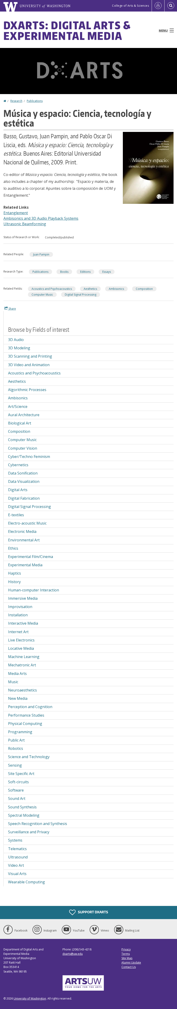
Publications (35, 101)
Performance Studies (26, 715)
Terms (125, 954)
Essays (106, 272)
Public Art (16, 740)
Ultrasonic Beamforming (24, 223)
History (14, 581)
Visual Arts (17, 873)
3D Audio (16, 339)
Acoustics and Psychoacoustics (52, 289)
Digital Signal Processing (80, 295)
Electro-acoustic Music (27, 523)
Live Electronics (21, 640)
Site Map (127, 958)
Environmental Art (24, 540)
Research (16, 101)
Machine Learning (23, 656)
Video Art (16, 865)
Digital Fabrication (24, 498)
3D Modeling (19, 347)
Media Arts (17, 673)
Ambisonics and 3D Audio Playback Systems (40, 218)
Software (16, 790)
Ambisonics (116, 289)
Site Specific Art (21, 773)
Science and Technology (29, 756)
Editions (85, 272)
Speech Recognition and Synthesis (37, 823)
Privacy (126, 949)
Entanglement (15, 212)
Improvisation (20, 606)
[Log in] (158, 6)
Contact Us (128, 967)
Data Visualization (23, 481)
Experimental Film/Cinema (30, 556)
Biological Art (19, 423)
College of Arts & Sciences (130, 6)
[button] (148, 167)
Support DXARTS (92, 912)
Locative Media (21, 648)
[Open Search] (171, 6)
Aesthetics (90, 289)
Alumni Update (131, 962)
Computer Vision (22, 448)
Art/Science (17, 406)
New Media (17, 698)
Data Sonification (23, 473)
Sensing (15, 765)
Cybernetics (18, 464)
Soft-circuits (18, 781)
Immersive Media (23, 598)
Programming (20, 731)
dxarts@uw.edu (72, 954)
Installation (18, 614)
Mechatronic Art (22, 665)
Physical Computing (25, 723)
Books (64, 272)
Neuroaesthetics (22, 690)
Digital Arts (17, 489)
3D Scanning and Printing (30, 356)
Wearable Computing (26, 881)
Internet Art (18, 631)
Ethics (13, 548)
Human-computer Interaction (33, 590)
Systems (15, 840)
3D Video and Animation (29, 364)
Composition (144, 289)
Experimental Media (25, 564)
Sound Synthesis (22, 807)
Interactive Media (23, 623)
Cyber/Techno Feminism (29, 456)
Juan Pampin (41, 254)
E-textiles (16, 514)
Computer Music (42, 295)
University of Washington (30, 998)
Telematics (17, 848)
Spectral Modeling (23, 815)
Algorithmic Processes (27, 389)
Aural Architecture (23, 414)
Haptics (14, 573)
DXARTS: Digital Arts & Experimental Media (67, 30)
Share (12, 309)
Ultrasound (18, 857)
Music (13, 681)
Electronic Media (22, 531)
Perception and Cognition (30, 706)
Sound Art (16, 798)
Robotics (15, 748)
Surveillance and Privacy (28, 831)
